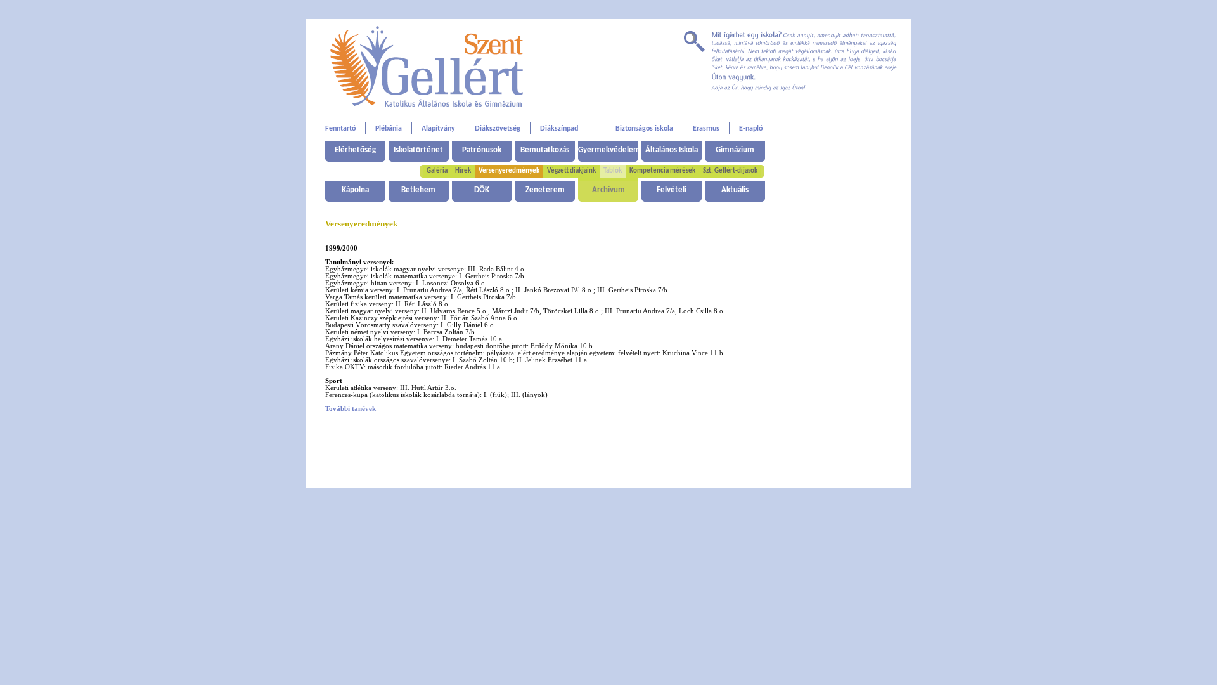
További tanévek (350, 408)
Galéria (437, 170)
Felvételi (671, 190)
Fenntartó (340, 129)
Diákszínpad (559, 129)
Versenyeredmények (509, 170)
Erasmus (706, 129)
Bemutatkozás (544, 150)
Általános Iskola (671, 150)
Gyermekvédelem (608, 150)
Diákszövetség (497, 129)
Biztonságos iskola (644, 129)
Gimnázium (735, 150)
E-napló (751, 129)
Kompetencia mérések (662, 170)
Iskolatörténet (418, 150)
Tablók (612, 170)
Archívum (608, 190)
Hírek (463, 170)
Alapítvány (438, 129)
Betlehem (418, 190)
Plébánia (388, 129)
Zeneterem (545, 190)
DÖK (481, 190)
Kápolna (355, 190)
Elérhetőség (355, 150)
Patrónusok (481, 150)
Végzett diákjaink (571, 170)
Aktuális (735, 190)
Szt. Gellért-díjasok (730, 170)
